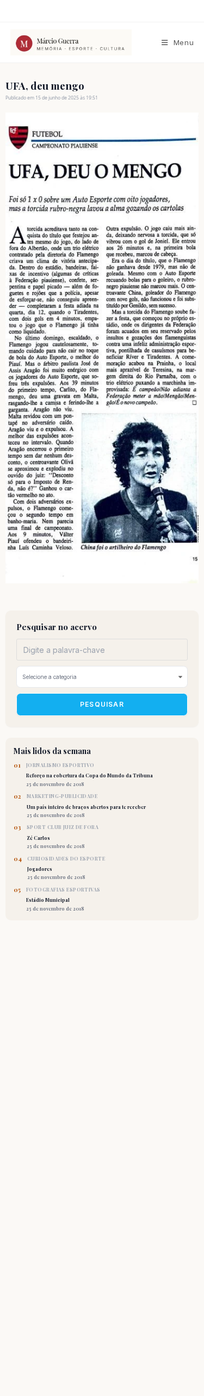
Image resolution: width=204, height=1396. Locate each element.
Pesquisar (102, 704)
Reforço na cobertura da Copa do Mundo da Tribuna (89, 774)
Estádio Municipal (63, 899)
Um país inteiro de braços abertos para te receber (86, 805)
